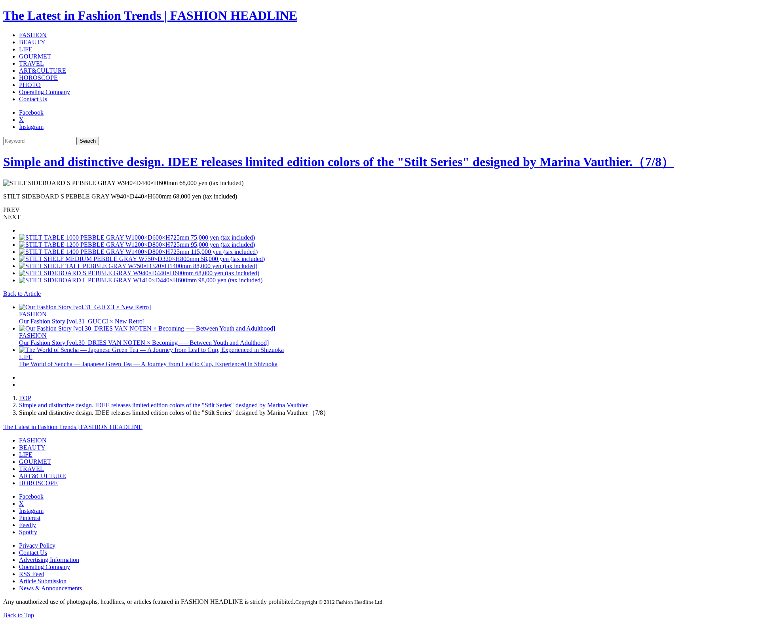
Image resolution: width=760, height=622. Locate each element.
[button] (380, 210)
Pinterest (29, 517)
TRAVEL (31, 63)
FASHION (33, 35)
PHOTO (30, 84)
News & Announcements (50, 588)
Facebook (31, 112)
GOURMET (35, 56)
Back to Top (18, 615)
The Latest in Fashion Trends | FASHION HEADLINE (150, 15)
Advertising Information (49, 559)
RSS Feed (31, 574)
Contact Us (33, 99)
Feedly (27, 525)
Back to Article (22, 293)
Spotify (28, 532)
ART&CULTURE (42, 70)
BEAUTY (32, 42)
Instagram (31, 126)
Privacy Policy (37, 545)
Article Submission (42, 581)
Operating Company (44, 92)
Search (88, 141)
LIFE (25, 49)
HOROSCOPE (38, 77)
